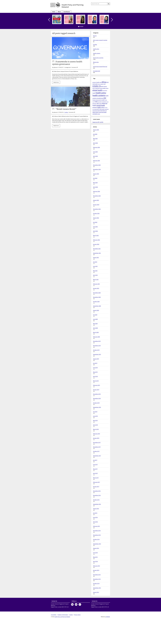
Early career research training (100, 40)
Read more (56, 82)
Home (53, 11)
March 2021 (96, 279)
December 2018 (97, 394)
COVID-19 (96, 86)
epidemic (105, 86)
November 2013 (97, 579)
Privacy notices (77, 614)
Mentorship (96, 62)
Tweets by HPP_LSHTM (97, 122)
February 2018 (96, 433)
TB (106, 110)
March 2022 (96, 235)
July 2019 (95, 363)
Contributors (66, 11)
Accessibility (53, 614)
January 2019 (96, 389)
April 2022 (95, 231)
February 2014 (96, 566)
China (99, 84)
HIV (105, 98)
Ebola (102, 86)
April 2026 (95, 143)
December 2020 (97, 292)
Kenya (107, 101)
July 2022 (95, 222)
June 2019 (95, 367)
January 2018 (96, 438)
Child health (95, 84)
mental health (100, 105)
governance (105, 90)
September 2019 (97, 354)
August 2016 (96, 508)
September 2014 (97, 544)
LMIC (98, 103)
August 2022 (96, 218)
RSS (72, 604)
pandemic (94, 107)
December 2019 (97, 341)
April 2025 (95, 156)
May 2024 (95, 182)
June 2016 (95, 517)
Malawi (100, 103)
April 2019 (95, 376)
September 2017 (97, 455)
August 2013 (96, 592)
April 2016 (95, 522)
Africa (104, 82)
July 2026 (95, 134)
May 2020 (95, 323)
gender (104, 88)
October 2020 (96, 301)
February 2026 (96, 147)
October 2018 (96, 403)
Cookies (71, 614)
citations (101, 84)
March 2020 (96, 332)
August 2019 (96, 359)
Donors (95, 35)
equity (93, 88)
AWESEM (108, 616)
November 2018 (97, 398)
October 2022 (96, 213)
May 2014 (95, 557)
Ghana (107, 88)
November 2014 (97, 535)
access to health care (96, 82)
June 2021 (95, 266)
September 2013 (97, 588)
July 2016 (95, 513)
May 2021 (95, 270)
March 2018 (96, 429)
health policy (96, 49)
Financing (97, 88)
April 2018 (95, 425)
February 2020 (96, 337)
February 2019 (96, 385)
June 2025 (95, 151)
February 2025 (96, 160)
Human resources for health (98, 100)
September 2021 (97, 253)
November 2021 (97, 248)
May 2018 (95, 420)
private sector (96, 109)
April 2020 (95, 328)
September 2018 (97, 407)
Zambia (98, 114)
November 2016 (97, 495)
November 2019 (97, 345)
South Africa (102, 110)
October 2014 (96, 539)
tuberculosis (95, 112)
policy (99, 107)
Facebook (80, 604)
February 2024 (96, 191)
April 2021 (95, 275)
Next (112, 20)
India (96, 101)
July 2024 (95, 178)
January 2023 (96, 204)
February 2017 (96, 482)
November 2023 (97, 196)
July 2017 (95, 460)
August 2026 (96, 129)
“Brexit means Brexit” (66, 109)
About (59, 11)
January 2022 (96, 244)
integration (104, 101)
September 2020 (97, 306)
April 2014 (95, 561)
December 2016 (97, 491)
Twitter (76, 604)
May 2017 (95, 469)
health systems (96, 53)
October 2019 (96, 350)
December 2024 (97, 165)
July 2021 (95, 262)
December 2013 (97, 574)
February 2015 (96, 526)
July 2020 (95, 314)
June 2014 (95, 552)
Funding (66, 112)
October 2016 (96, 499)
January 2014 (96, 570)
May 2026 (95, 138)
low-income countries (98, 57)
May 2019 (95, 372)
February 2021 (96, 284)
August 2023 (96, 200)
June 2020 (95, 319)
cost (104, 84)
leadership (94, 103)
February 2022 (96, 240)
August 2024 (96, 174)
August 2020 (96, 310)
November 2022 (97, 209)
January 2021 (96, 288)
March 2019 (96, 381)
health (93, 93)
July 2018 (95, 411)
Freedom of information (63, 614)
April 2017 (95, 473)
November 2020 (97, 297)
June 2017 (95, 464)
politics (103, 107)
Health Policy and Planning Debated (72, 6)
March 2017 (96, 477)
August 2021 (96, 257)
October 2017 (96, 451)
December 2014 (97, 530)
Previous (49, 20)
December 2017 (97, 442)
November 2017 (97, 447)
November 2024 (97, 169)
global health (97, 90)
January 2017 (96, 486)
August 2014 (96, 548)
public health (101, 109)
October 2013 (96, 583)
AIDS (108, 82)
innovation (100, 101)
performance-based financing (100, 66)
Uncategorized (96, 71)
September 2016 (97, 504)
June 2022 (95, 226)
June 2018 (95, 416)
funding (100, 88)
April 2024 (95, 187)
